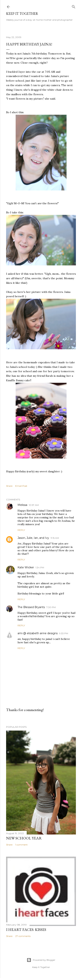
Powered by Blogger (44, 960)
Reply (21, 530)
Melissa (22, 505)
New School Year (24, 838)
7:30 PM (51, 607)
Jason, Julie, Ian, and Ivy (33, 538)
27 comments (23, 936)
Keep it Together (22, 13)
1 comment (21, 844)
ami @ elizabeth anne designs (38, 633)
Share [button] (9, 485)
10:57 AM (34, 505)
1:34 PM (39, 567)
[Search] (73, 6)
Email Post (21, 485)
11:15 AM (55, 538)
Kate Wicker (26, 567)
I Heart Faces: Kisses (26, 929)
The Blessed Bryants (31, 607)
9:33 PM (63, 633)
